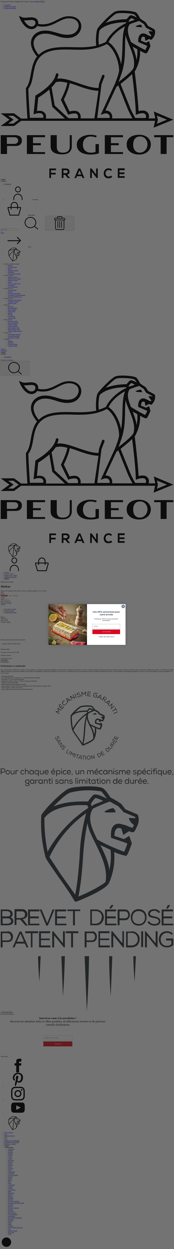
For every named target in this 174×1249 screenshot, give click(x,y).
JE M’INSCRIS (106, 632)
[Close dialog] (123, 606)
